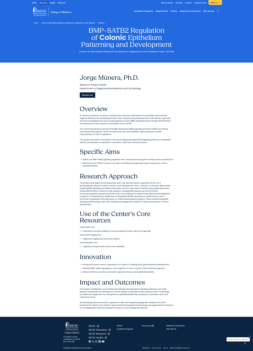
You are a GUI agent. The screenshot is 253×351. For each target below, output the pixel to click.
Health (52, 3)
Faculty (173, 11)
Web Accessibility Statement (180, 348)
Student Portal (200, 3)
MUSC (34, 3)
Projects (101, 23)
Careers (188, 3)
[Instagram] (96, 341)
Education (43, 3)
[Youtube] (103, 341)
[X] (93, 341)
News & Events (167, 3)
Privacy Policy (156, 348)
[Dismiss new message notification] (249, 337)
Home (36, 23)
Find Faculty (148, 325)
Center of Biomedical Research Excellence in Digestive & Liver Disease (68, 23)
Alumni (119, 326)
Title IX (165, 348)
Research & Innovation (190, 11)
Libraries (179, 3)
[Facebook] (90, 341)
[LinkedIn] (99, 341)
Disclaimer (146, 348)
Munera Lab (87, 95)
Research (61, 3)
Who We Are (208, 11)
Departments (162, 11)
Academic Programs (143, 11)
